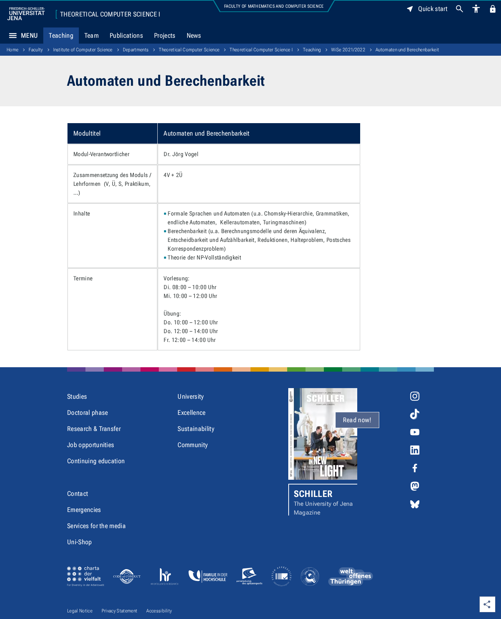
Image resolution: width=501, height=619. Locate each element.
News (194, 35)
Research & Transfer (94, 428)
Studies (77, 396)
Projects (165, 35)
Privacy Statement (119, 611)
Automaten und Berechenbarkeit (407, 49)
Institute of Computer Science (83, 49)
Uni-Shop (79, 542)
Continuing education (96, 461)
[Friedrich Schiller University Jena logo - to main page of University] (26, 13)
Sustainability (196, 428)
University (191, 396)
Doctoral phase (87, 412)
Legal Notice (79, 611)
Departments (136, 49)
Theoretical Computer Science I (110, 14)
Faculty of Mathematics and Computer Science (274, 6)
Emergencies (84, 509)
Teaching (61, 35)
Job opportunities (90, 445)
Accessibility (159, 611)
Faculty (36, 49)
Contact (77, 493)
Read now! (357, 420)
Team (91, 35)
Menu (29, 35)
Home (12, 49)
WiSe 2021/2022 (348, 49)
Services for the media (96, 526)
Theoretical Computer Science (189, 49)
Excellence (191, 412)
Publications (126, 35)
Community (193, 445)
